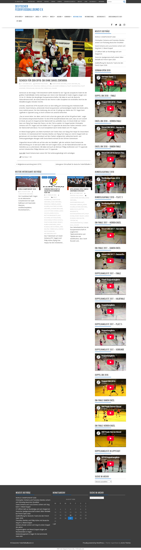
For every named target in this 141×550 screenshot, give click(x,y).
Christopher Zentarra (59, 84)
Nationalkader (56, 218)
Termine (53, 1)
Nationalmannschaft (77, 214)
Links (85, 1)
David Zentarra (72, 84)
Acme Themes (126, 543)
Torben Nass (53, 229)
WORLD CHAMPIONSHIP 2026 (27, 189)
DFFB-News (18, 16)
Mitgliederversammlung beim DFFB (29, 164)
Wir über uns (31, 1)
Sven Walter (39, 88)
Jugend (59, 16)
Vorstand (39, 1)
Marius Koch (54, 213)
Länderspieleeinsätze (69, 1)
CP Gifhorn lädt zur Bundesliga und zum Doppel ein (33, 509)
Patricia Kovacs (57, 220)
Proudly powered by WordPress (93, 543)
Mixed (52, 16)
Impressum (101, 1)
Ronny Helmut (57, 222)
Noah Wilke (48, 220)
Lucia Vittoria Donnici (51, 211)
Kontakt (80, 1)
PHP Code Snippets (62, 549)
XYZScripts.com (79, 549)
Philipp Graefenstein (73, 86)
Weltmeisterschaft (50, 233)
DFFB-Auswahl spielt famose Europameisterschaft (79, 190)
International (89, 16)
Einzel (37, 16)
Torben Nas (47, 88)
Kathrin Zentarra (81, 207)
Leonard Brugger (57, 209)
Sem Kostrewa (54, 227)
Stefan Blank (30, 88)
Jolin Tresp (53, 206)
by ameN (19, 21)
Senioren (67, 16)
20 (70, 515)
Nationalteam (77, 16)
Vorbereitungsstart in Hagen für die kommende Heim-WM (52, 191)
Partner (46, 1)
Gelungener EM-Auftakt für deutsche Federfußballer (73, 164)
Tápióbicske (74, 220)
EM (79, 84)
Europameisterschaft (26, 86)
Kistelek (49, 86)
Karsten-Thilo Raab (41, 84)
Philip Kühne (48, 222)
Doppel (45, 16)
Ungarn (54, 88)
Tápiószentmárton (76, 223)
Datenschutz (93, 1)
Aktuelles (18, 177)
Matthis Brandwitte (50, 215)
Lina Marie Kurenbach (59, 86)
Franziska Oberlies (40, 86)
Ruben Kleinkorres (50, 224)
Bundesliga (28, 16)
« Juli (54, 524)
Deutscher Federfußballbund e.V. (29, 8)
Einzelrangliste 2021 (115, 16)
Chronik (60, 1)
